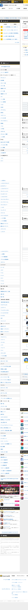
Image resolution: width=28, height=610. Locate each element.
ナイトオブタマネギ (4, 312)
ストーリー (11, 8)
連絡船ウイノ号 (4, 93)
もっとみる (17, 42)
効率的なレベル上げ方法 (5, 419)
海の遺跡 (2, 80)
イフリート (3, 339)
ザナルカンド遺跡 (4, 134)
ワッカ (2, 272)
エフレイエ (3, 212)
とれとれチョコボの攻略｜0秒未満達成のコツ (11, 33)
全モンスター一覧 (4, 361)
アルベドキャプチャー (5, 199)
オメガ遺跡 (3, 147)
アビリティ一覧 (4, 406)
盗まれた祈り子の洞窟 (5, 142)
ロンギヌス (3, 315)
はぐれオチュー (4, 185)
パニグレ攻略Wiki (15, 594)
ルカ (1, 96)
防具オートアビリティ (5, 331)
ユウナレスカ (3, 228)
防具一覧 (2, 296)
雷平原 (2, 112)
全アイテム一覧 (4, 393)
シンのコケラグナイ (4, 251)
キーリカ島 (3, 91)
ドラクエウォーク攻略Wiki (16, 586)
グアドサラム (3, 110)
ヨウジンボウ (3, 353)
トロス (2, 158)
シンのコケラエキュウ (5, 183)
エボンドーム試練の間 (5, 473)
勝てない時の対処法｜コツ (6, 427)
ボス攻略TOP (3, 152)
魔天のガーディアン (4, 226)
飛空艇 (2, 123)
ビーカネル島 (3, 118)
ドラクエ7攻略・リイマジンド (17, 582)
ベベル (2, 126)
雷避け (2, 449)
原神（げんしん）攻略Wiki (16, 589)
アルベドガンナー (4, 204)
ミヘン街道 (3, 99)
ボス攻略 (18, 8)
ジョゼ (2, 104)
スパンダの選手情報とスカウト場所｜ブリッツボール (11, 39)
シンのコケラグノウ (4, 188)
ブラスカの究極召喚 (4, 259)
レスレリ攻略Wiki (15, 597)
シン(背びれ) (3, 180)
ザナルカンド (3, 77)
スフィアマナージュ (4, 202)
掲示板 (15, 24)
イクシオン (3, 342)
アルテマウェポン (4, 304)
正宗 (1, 318)
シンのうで (3, 231)
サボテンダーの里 (4, 451)
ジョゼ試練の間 (4, 465)
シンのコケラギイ (4, 196)
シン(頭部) (3, 254)
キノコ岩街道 (3, 101)
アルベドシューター (4, 191)
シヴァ (2, 345)
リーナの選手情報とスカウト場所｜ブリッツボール (11, 27)
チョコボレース (4, 438)
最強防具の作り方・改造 (5, 291)
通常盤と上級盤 (4, 369)
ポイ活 (9, 1)
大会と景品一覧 (4, 422)
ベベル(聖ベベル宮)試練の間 (6, 470)
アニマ (2, 350)
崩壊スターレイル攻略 (16, 585)
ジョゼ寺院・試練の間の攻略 (8, 36)
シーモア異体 (3, 218)
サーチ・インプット (4, 441)
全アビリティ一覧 (4, 387)
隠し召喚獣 (3, 446)
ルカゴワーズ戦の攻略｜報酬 (6, 430)
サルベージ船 (3, 83)
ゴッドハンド (3, 321)
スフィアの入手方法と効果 (6, 366)
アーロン (2, 280)
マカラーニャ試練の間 (5, 468)
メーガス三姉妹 (4, 355)
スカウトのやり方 (4, 417)
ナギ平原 (2, 128)
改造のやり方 (3, 326)
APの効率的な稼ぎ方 (5, 371)
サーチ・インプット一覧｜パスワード (10, 30)
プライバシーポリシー (21, 575)
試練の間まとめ (4, 457)
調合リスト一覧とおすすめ (6, 382)
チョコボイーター (4, 194)
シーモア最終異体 (4, 256)
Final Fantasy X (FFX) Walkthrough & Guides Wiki (9, 479)
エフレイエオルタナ (4, 215)
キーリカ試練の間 (4, 462)
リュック (2, 283)
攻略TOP (3, 8)
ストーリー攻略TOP (4, 72)
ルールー (2, 275)
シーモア (2, 207)
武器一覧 (2, 294)
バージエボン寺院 (4, 144)
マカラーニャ (3, 115)
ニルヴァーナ (3, 307)
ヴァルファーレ (4, 337)
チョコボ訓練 (3, 435)
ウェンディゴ (3, 210)
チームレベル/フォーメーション (7, 425)
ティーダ (2, 267)
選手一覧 (2, 403)
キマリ (2, 160)
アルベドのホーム (4, 120)
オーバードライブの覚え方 (6, 379)
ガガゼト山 (3, 131)
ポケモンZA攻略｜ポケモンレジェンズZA (19, 579)
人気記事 (5, 24)
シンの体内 (3, 136)
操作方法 (2, 414)
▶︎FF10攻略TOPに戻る (5, 66)
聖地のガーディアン (4, 223)
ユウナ (2, 270)
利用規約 (13, 575)
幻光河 (2, 107)
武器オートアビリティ (5, 329)
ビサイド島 (3, 85)
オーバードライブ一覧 (5, 377)
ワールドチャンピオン (5, 310)
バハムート (3, 347)
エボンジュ (3, 262)
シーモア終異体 (4, 220)
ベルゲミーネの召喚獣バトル (6, 443)
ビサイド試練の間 (4, 459)
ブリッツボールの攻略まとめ (6, 398)
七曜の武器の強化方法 (5, 302)
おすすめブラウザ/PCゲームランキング (10, 532)
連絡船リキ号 (3, 88)
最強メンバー (3, 411)
